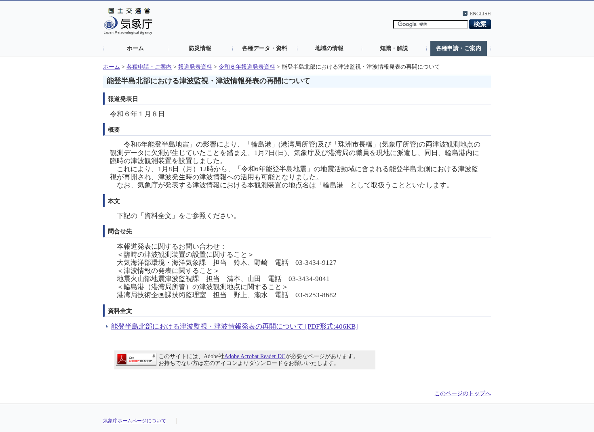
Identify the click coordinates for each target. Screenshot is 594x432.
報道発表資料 (195, 67)
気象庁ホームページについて (134, 421)
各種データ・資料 (264, 48)
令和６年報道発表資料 (247, 67)
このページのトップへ (462, 393)
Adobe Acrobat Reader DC (254, 356)
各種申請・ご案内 (458, 48)
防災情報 (200, 48)
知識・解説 (394, 48)
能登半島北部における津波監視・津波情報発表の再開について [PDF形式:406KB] (234, 326)
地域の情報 (329, 48)
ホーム (135, 48)
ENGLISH (480, 14)
